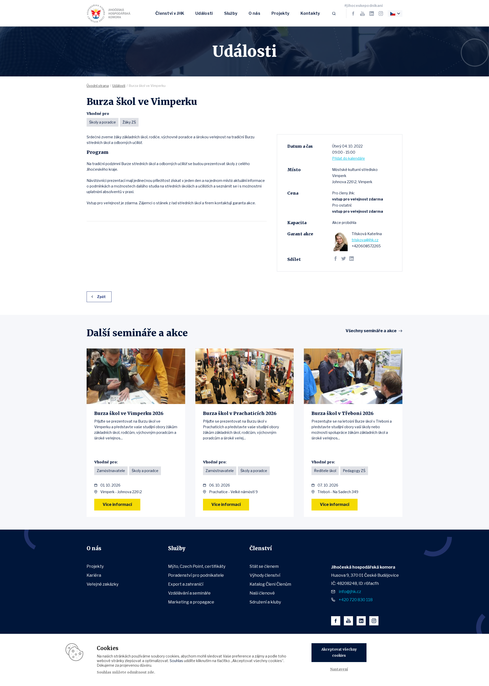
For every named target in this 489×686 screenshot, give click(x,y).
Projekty (280, 13)
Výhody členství (265, 575)
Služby (231, 13)
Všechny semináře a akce (371, 331)
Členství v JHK (169, 13)
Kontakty (310, 13)
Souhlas (176, 660)
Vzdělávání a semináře (189, 593)
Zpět (101, 296)
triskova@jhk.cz (365, 240)
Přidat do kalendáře (348, 158)
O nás (254, 13)
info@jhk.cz (350, 591)
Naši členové (262, 593)
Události (204, 13)
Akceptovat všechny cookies (339, 652)
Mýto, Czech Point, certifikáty (196, 566)
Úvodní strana (98, 86)
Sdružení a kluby (265, 602)
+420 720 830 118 (356, 599)
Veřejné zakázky (102, 584)
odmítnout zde (140, 672)
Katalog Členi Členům (270, 584)
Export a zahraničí (185, 584)
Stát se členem (264, 566)
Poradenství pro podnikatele (196, 575)
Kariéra (94, 575)
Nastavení (339, 669)
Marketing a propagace (191, 602)
